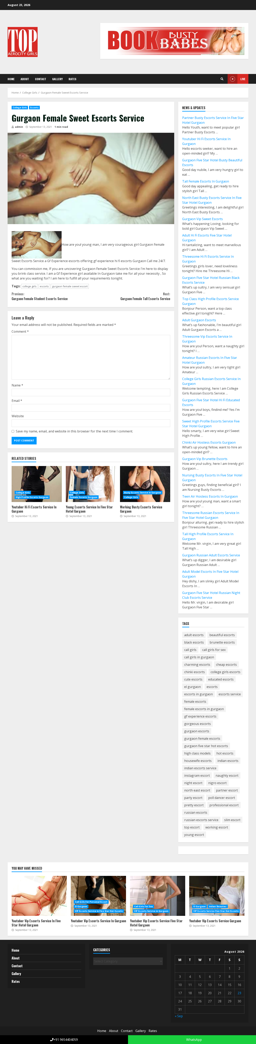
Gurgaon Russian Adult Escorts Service (211, 555)
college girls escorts (225, 672)
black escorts (194, 642)
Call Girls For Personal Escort (91, 901)
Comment (20, 331)
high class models (197, 753)
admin (18, 127)
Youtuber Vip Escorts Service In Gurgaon (98, 896)
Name (17, 385)
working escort (216, 827)
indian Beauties (218, 906)
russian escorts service (201, 820)
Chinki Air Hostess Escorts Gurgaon (209, 442)
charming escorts (197, 664)
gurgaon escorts (196, 731)
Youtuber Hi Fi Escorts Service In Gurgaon (37, 484)
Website (18, 416)
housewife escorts (198, 761)
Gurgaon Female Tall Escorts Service (145, 296)
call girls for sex (214, 650)
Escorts (34, 107)
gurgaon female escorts (202, 738)
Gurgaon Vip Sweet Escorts (202, 219)
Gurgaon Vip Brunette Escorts (204, 459)
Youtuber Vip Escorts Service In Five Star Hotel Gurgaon (39, 896)
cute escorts (193, 679)
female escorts (195, 701)
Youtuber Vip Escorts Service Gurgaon (216, 896)
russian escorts (195, 812)
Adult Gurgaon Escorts (199, 320)
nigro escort (217, 783)
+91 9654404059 (65, 1039)
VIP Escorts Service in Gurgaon (151, 911)
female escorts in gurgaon (204, 709)
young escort (194, 834)
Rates (72, 79)
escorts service (230, 694)
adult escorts (194, 635)
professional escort (224, 805)
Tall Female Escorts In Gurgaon (205, 181)
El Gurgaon (81, 906)
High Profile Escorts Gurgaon (32, 497)
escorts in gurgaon (198, 694)
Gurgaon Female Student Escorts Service (40, 296)
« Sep (179, 1016)
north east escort (197, 790)
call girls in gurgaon (199, 657)
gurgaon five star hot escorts (206, 746)
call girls (190, 650)
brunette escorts (222, 642)
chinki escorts (194, 672)
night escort (193, 783)
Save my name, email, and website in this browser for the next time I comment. (74, 431)
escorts (44, 286)
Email (17, 400)
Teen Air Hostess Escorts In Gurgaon (210, 496)
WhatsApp (193, 1039)
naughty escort (227, 775)
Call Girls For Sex (143, 906)
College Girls (20, 107)
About (25, 79)
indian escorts (227, 761)
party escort (193, 797)
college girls (29, 286)
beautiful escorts (222, 635)
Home (11, 79)
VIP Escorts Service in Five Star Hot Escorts (99, 911)
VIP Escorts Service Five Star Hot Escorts (216, 911)
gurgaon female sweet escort (70, 286)
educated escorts (221, 679)
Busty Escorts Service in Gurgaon (142, 492)
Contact (40, 79)
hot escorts (224, 753)
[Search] (222, 79)
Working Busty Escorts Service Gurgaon (145, 484)
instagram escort (197, 775)
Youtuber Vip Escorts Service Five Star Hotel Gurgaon (157, 896)
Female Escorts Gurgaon (83, 497)
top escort (192, 827)
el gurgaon (192, 687)
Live (242, 79)
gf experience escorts (200, 716)
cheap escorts (226, 664)
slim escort (232, 820)
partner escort (227, 790)
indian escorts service (200, 768)
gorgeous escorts (197, 724)
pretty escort (194, 805)
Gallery (57, 79)
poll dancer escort (221, 797)
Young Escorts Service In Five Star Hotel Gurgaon (91, 484)
